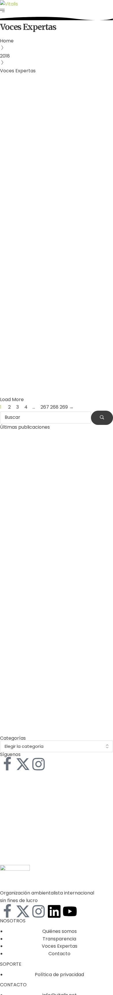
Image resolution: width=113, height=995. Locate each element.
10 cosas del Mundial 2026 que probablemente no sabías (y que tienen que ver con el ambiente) (55, 721)
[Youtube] (70, 911)
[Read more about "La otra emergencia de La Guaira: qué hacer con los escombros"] (56, 277)
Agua (8, 152)
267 (45, 407)
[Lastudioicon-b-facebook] (7, 764)
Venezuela (62, 312)
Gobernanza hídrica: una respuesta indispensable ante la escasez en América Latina (54, 190)
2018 (5, 56)
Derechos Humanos (38, 152)
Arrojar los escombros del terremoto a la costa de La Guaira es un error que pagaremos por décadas (56, 660)
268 (54, 407)
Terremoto (36, 312)
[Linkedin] (54, 911)
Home (7, 40)
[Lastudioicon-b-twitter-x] (23, 764)
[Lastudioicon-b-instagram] (38, 764)
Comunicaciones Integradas (43, 167)
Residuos (13, 312)
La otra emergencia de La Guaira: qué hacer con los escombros (56, 338)
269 (64, 407)
